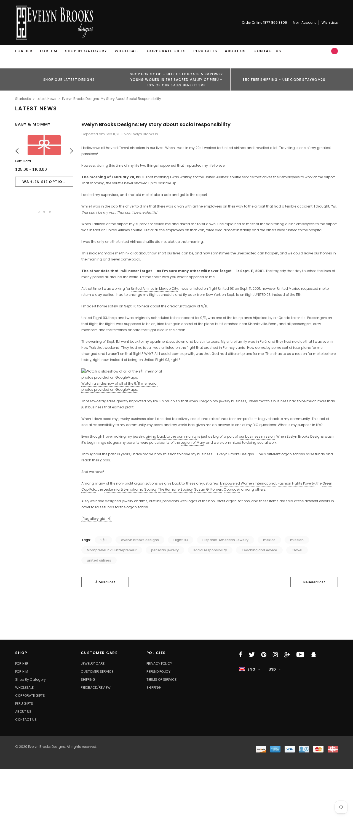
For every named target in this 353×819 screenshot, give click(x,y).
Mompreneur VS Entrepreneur (112, 550)
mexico (269, 540)
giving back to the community (171, 436)
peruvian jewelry (165, 550)
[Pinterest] (263, 655)
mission (297, 540)
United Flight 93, (94, 317)
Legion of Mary (193, 442)
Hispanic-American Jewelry (225, 540)
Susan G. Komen (208, 489)
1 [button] (39, 212)
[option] (69, 79)
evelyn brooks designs (140, 540)
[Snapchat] (313, 655)
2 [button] (44, 212)
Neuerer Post (314, 582)
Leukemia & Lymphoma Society (130, 489)
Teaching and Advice (259, 550)
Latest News (46, 98)
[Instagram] (275, 655)
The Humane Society (175, 489)
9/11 (103, 540)
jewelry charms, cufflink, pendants (150, 501)
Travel (297, 550)
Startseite (23, 98)
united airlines (99, 560)
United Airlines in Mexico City (154, 288)
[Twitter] (252, 655)
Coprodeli (232, 489)
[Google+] (287, 655)
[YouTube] (300, 655)
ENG (251, 669)
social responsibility (210, 550)
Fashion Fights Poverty (296, 483)
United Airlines (234, 147)
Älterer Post (105, 582)
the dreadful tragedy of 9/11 (184, 306)
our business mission (257, 436)
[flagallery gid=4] (96, 518)
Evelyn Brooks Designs (235, 454)
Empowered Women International (248, 483)
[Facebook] (240, 655)
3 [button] (50, 212)
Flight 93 (180, 540)
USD (272, 669)
